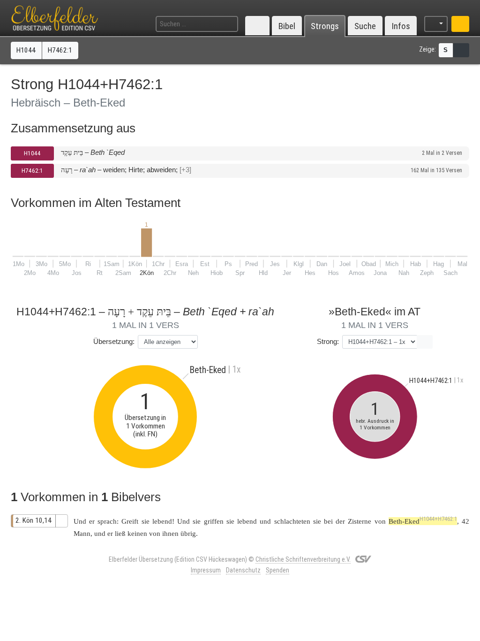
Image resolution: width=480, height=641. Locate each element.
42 (465, 521)
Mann (82, 533)
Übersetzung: (114, 341)
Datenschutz (243, 570)
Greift (129, 521)
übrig (188, 533)
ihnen (170, 533)
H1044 (32, 153)
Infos (400, 26)
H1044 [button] (26, 50)
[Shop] (460, 24)
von (154, 533)
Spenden (277, 570)
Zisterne (359, 521)
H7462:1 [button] (60, 50)
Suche (365, 26)
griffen (214, 521)
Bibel (286, 26)
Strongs (325, 26)
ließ (120, 533)
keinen (137, 533)
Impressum (206, 570)
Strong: (328, 341)
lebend (162, 521)
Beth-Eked (423, 521)
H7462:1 (32, 170)
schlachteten (292, 521)
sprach (107, 521)
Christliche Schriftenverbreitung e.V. (303, 559)
